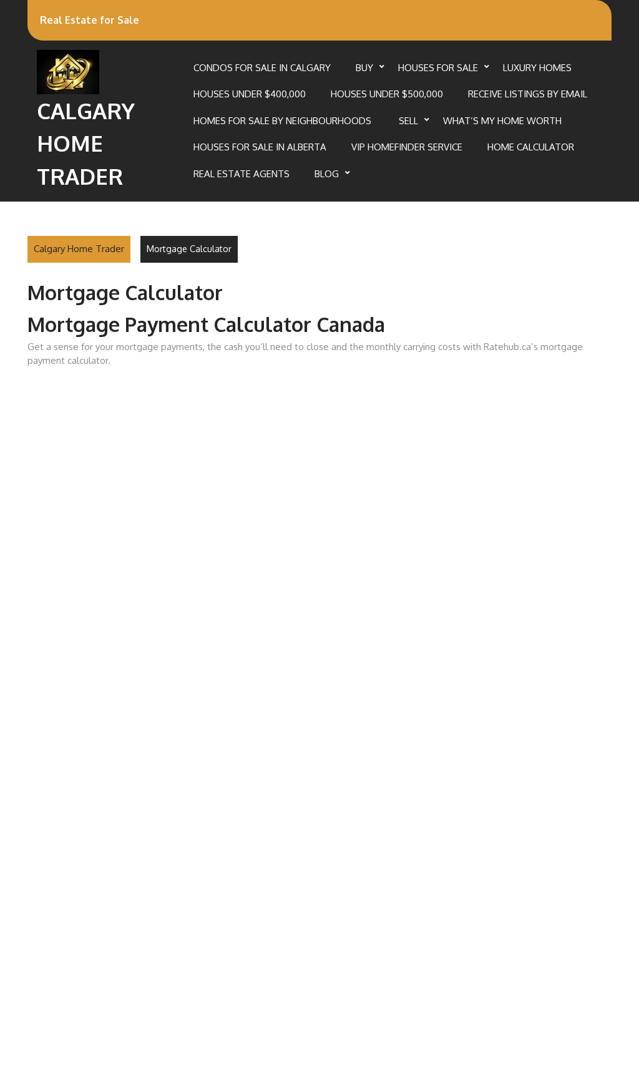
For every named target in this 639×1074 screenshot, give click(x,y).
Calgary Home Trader (86, 143)
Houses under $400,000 (249, 94)
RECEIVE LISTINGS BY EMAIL (527, 94)
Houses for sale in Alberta (259, 147)
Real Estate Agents (241, 174)
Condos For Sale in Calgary (262, 68)
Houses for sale (438, 68)
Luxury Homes (537, 68)
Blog (327, 174)
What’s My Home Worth (502, 121)
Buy (364, 68)
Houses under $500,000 (387, 94)
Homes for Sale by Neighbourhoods (283, 121)
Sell (408, 121)
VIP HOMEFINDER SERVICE (406, 147)
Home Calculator (530, 147)
